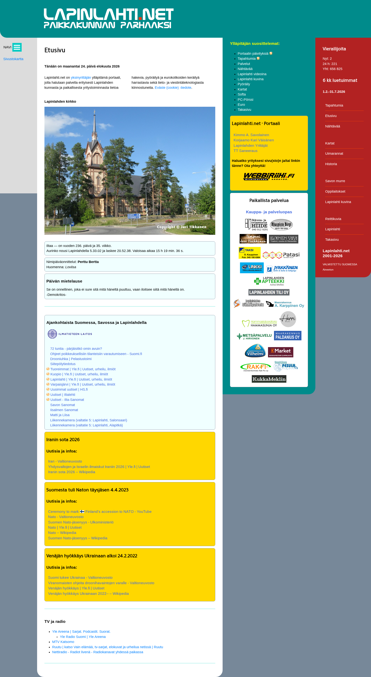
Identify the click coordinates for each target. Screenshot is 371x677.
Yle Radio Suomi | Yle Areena (83, 637)
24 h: (326, 64)
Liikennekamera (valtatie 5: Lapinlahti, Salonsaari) (88, 420)
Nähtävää (245, 69)
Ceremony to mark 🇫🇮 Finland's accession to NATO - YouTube (100, 511)
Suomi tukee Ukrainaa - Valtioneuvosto (80, 577)
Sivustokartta (13, 59)
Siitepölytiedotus (63, 364)
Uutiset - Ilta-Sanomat (67, 400)
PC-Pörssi (245, 100)
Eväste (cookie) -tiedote (173, 88)
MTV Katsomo (63, 642)
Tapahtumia (247, 59)
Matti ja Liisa (60, 415)
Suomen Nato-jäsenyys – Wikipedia (77, 538)
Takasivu (244, 110)
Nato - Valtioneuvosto (66, 517)
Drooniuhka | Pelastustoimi (71, 359)
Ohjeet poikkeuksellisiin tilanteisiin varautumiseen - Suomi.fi (96, 354)
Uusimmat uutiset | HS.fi (69, 389)
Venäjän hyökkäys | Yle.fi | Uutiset (76, 588)
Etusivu (331, 116)
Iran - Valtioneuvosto (65, 461)
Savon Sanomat (62, 405)
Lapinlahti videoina (252, 74)
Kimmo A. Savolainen (251, 135)
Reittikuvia (333, 219)
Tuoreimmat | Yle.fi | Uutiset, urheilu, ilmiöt (83, 369)
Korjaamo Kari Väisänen (254, 140)
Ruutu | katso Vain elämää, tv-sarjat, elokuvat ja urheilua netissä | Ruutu (107, 647)
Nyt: (326, 59)
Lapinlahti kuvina (251, 79)
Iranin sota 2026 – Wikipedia (71, 472)
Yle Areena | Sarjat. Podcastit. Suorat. (81, 631)
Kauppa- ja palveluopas (269, 212)
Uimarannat (334, 153)
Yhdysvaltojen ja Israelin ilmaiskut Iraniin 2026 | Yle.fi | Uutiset (99, 466)
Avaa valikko (17, 47)
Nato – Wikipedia (62, 532)
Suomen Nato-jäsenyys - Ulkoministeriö (81, 522)
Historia (331, 164)
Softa (242, 94)
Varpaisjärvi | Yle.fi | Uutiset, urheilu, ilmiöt (82, 384)
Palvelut (244, 64)
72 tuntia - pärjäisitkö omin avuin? (76, 349)
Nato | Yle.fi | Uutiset (65, 527)
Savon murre (335, 181)
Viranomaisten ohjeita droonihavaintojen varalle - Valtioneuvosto (101, 583)
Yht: (326, 69)
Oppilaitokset (335, 191)
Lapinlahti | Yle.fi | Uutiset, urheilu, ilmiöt (81, 379)
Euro (241, 105)
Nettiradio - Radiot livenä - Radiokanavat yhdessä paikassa (97, 652)
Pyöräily (244, 84)
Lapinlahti (332, 229)
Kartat (242, 89)
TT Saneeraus (246, 151)
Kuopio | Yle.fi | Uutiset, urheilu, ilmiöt (79, 374)
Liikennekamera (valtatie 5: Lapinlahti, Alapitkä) (86, 425)
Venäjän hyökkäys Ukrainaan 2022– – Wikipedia (88, 593)
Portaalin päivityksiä (253, 53)
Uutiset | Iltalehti (62, 395)
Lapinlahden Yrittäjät (251, 145)
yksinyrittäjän (81, 77)
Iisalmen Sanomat (64, 410)
